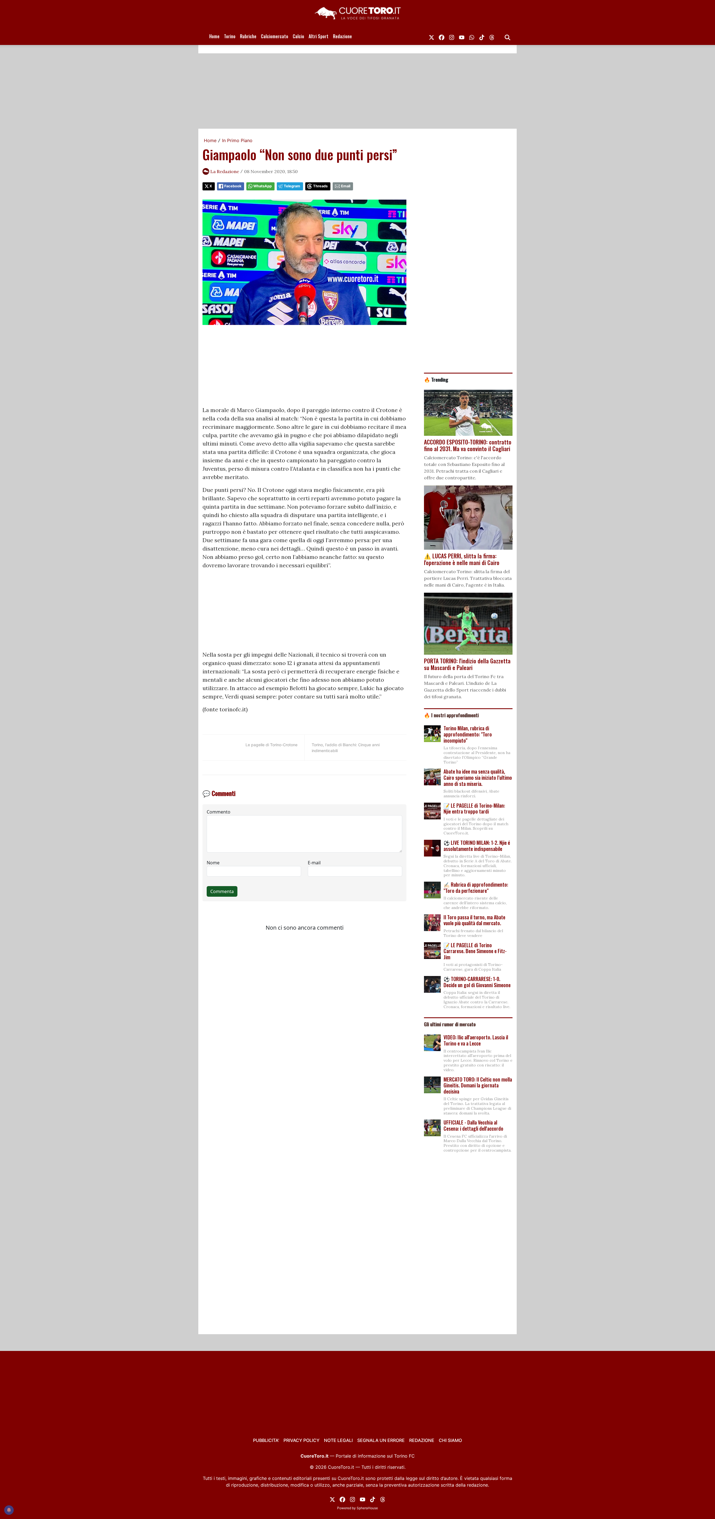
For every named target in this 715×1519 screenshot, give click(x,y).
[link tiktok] (482, 36)
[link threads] (492, 36)
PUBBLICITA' (266, 1440)
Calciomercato (274, 36)
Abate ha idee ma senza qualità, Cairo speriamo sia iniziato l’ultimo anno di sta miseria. (478, 777)
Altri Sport (318, 36)
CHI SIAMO (450, 1440)
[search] (507, 36)
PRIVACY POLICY (301, 1440)
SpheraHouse (367, 1508)
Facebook (232, 186)
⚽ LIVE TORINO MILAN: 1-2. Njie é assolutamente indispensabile (477, 845)
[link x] (431, 36)
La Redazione (224, 171)
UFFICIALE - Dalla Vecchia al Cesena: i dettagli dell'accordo (473, 1125)
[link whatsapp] (472, 36)
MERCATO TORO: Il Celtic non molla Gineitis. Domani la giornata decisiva (478, 1085)
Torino (229, 36)
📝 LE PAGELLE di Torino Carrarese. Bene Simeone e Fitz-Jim (475, 951)
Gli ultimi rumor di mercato (450, 1024)
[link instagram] (452, 36)
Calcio (298, 36)
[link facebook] (442, 36)
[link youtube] (462, 36)
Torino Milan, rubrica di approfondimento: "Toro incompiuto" (468, 734)
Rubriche (248, 36)
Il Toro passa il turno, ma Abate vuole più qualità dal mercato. (474, 920)
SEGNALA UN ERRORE (381, 1440)
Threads (320, 186)
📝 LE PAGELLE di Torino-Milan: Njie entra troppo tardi (474, 808)
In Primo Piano (237, 140)
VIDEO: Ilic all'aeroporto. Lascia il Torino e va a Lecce (476, 1040)
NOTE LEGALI (338, 1440)
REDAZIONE (421, 1440)
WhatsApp (262, 186)
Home (214, 36)
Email (345, 186)
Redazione (342, 36)
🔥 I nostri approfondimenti (451, 715)
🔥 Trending (436, 379)
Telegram (292, 186)
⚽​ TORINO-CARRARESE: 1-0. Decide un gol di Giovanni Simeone (477, 982)
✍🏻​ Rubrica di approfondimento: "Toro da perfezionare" (476, 887)
